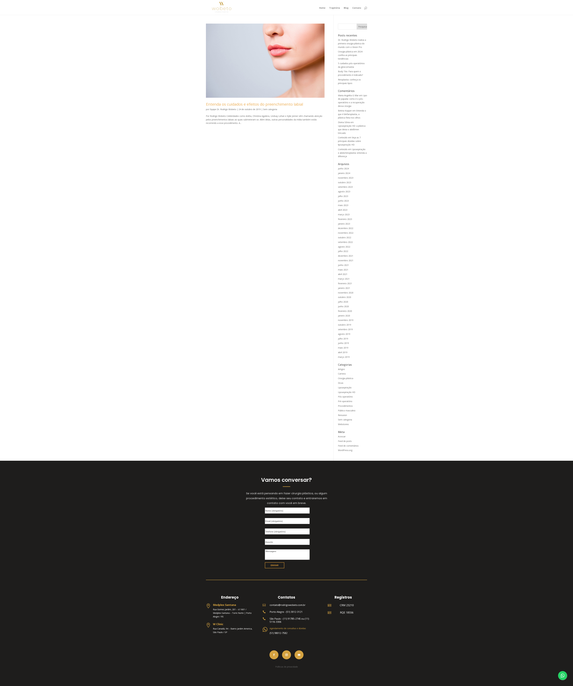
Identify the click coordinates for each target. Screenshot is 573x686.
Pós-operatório (345, 396)
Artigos (341, 369)
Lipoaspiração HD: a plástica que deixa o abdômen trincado (351, 129)
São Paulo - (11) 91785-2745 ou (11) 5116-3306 (289, 620)
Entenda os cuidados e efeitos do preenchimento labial (254, 104)
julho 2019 (343, 338)
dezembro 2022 (345, 228)
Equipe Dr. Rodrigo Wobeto (223, 109)
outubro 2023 (344, 182)
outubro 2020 (344, 297)
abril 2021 (342, 274)
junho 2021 (343, 265)
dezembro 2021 (345, 255)
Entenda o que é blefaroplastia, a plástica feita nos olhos (352, 114)
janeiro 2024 (344, 173)
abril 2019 (342, 352)
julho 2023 (343, 196)
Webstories (343, 424)
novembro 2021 (345, 260)
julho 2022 (343, 251)
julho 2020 (343, 301)
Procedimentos (345, 405)
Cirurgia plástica (345, 378)
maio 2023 (343, 205)
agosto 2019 (344, 334)
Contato (356, 8)
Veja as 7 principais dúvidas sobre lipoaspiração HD (349, 141)
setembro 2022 (345, 242)
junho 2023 (343, 200)
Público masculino (346, 410)
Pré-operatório (345, 401)
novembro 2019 (345, 320)
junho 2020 (343, 306)
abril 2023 (342, 209)
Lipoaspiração (345, 387)
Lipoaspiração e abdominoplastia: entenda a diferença (352, 153)
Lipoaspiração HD (346, 392)
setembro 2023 (345, 186)
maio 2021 (343, 269)
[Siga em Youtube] (299, 654)
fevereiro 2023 (345, 219)
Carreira (342, 373)
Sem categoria (270, 109)
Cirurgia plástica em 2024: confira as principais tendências (350, 55)
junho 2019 (343, 343)
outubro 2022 (344, 237)
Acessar (342, 436)
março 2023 (344, 214)
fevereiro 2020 (345, 311)
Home (322, 8)
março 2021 (344, 278)
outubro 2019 (344, 324)
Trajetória (334, 8)
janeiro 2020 (344, 315)
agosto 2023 (344, 191)
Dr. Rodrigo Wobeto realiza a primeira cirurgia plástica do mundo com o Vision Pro (352, 43)
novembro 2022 (345, 232)
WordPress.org (345, 450)
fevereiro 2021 (345, 283)
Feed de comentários (348, 445)
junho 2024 (343, 168)
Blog (346, 8)
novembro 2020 (345, 292)
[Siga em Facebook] (273, 654)
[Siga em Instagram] (286, 654)
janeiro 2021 (344, 288)
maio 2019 (343, 347)
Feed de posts (345, 441)
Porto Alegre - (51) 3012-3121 (286, 611)
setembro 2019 (345, 329)
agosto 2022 (344, 246)
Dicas (340, 382)
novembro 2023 (345, 177)
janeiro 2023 (344, 223)
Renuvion (342, 415)
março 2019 (344, 357)
